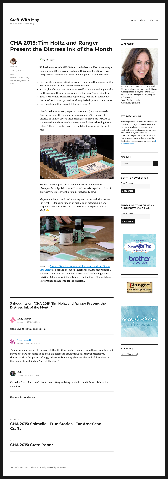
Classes (154, 20)
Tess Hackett (24, 340)
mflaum (13, 67)
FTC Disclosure (31, 467)
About (143, 20)
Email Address (127, 183)
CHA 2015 (14, 78)
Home (133, 20)
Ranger (13, 80)
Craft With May (24, 19)
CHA (12, 74)
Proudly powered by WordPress (53, 467)
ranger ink (21, 80)
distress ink (23, 78)
